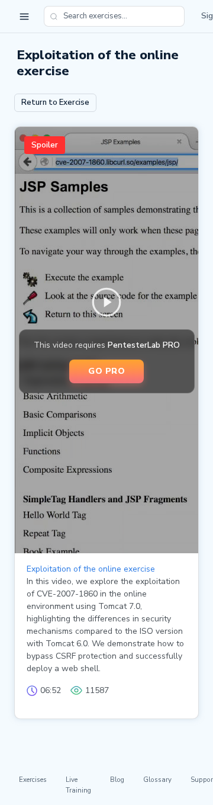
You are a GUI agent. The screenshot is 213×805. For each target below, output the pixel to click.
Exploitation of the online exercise (91, 569)
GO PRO (106, 371)
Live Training (78, 784)
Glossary (157, 779)
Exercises (33, 779)
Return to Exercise (55, 102)
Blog (117, 779)
